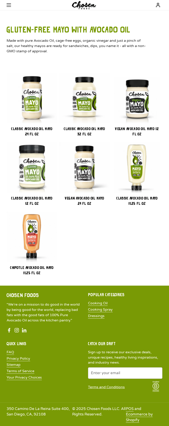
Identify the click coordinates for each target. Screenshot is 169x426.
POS (130, 408)
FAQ (10, 352)
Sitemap (13, 365)
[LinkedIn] (24, 330)
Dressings (96, 316)
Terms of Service (20, 371)
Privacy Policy (18, 358)
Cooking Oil (98, 303)
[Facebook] (9, 330)
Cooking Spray (100, 309)
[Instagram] (16, 330)
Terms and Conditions (106, 387)
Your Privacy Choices (24, 377)
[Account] (158, 5)
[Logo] (84, 5)
